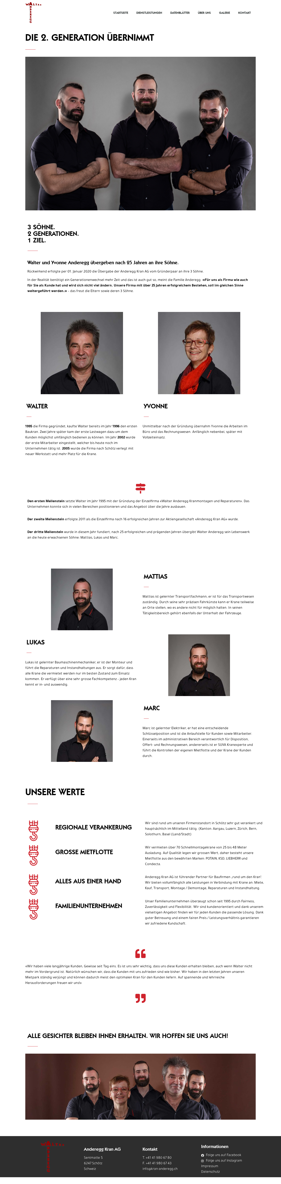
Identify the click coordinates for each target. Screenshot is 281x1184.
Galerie (224, 13)
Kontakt (244, 13)
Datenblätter (180, 13)
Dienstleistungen (149, 13)
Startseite (120, 13)
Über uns (204, 13)
